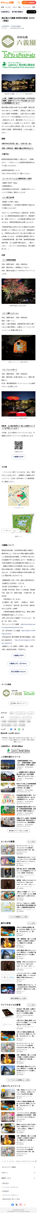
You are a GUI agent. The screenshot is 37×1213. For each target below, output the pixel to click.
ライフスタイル (20, 713)
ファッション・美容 (29, 7)
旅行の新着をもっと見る (18, 998)
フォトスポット (15, 717)
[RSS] (24, 1205)
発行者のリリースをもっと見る (18, 830)
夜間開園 (22, 721)
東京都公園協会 (6, 725)
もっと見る (31, 841)
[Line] (19, 729)
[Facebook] (11, 729)
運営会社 (5, 1183)
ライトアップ (27, 717)
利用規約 (5, 1191)
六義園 (4, 721)
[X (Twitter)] (15, 729)
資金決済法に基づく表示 (11, 1199)
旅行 (19, 7)
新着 (2, 7)
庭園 (28, 721)
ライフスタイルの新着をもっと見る (18, 1080)
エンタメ (8, 7)
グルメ (15, 7)
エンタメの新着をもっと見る (19, 917)
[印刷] (23, 729)
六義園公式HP (18, 457)
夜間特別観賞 (12, 721)
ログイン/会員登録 (29, 2)
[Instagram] (20, 1205)
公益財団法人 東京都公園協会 (11, 26)
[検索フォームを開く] (19, 2)
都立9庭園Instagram (18, 671)
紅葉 (15, 725)
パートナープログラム (10, 1187)
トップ (4, 1161)
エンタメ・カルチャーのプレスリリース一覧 (23, 1161)
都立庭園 (22, 725)
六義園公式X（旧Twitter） (18, 663)
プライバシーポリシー (10, 1195)
